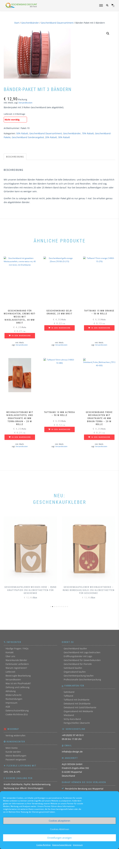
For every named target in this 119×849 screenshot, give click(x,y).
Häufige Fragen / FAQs (17, 648)
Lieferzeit (10, 671)
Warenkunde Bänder (16, 660)
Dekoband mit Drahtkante (77, 703)
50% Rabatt (22, 133)
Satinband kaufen (73, 667)
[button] (108, 33)
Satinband (69, 691)
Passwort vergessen (16, 759)
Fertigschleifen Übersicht (77, 722)
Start (16, 22)
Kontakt (9, 652)
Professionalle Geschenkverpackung (82, 679)
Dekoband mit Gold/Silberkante (80, 707)
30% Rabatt (64, 137)
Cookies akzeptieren (59, 820)
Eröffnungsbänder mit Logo (78, 656)
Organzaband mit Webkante (78, 711)
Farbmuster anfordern (17, 664)
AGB (8, 706)
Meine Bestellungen (16, 755)
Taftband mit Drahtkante (76, 699)
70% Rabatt (88, 133)
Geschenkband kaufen (75, 648)
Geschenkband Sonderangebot (28, 137)
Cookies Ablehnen (59, 829)
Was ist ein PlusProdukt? (18, 683)
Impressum (78, 845)
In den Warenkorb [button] (21, 336)
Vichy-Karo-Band (72, 719)
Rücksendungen (14, 698)
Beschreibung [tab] (15, 156)
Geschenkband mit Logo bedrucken (82, 652)
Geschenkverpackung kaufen (79, 675)
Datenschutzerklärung (61, 845)
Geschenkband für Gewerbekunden (82, 660)
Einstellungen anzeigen (59, 837)
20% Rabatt (51, 137)
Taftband (68, 695)
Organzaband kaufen (75, 671)
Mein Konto (12, 747)
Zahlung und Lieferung (17, 687)
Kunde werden (13, 751)
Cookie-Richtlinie (43, 845)
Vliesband (69, 715)
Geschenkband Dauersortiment (57, 22)
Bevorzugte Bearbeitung (18, 675)
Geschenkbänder (30, 22)
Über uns (10, 656)
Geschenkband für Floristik (78, 664)
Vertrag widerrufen (15, 735)
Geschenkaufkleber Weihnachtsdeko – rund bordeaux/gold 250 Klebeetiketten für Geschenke (89, 590)
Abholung (11, 691)
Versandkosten (25, 102)
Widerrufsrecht (13, 695)
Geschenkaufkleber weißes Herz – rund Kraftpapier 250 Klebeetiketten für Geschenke (30, 590)
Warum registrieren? (16, 667)
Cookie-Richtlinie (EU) (17, 714)
